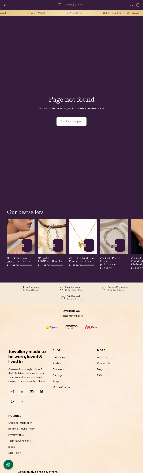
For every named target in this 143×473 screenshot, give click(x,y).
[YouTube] (32, 391)
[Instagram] (12, 391)
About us (102, 357)
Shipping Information (20, 422)
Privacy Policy (16, 434)
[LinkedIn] (22, 401)
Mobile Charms (61, 387)
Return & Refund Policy (21, 428)
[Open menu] (11, 5)
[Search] (5, 5)
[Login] (131, 5)
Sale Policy (14, 452)
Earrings (57, 375)
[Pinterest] (41, 391)
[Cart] (138, 5)
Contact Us (103, 363)
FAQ (99, 375)
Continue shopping (71, 121)
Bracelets (58, 369)
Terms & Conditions (19, 440)
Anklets (57, 363)
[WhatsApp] (12, 401)
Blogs (100, 369)
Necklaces (59, 357)
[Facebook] (22, 391)
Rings (56, 381)
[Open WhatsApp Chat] (8, 465)
